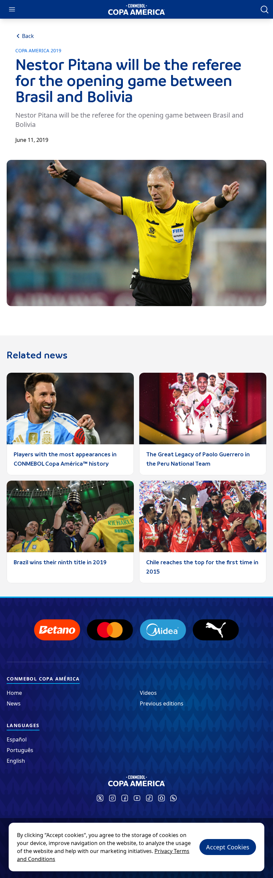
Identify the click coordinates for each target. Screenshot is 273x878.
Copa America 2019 (38, 50)
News (14, 703)
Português (20, 750)
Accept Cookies (227, 847)
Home (14, 692)
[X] (100, 798)
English (16, 760)
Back (28, 36)
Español (17, 739)
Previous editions (161, 703)
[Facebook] (125, 798)
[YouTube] (137, 798)
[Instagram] (112, 798)
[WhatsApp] (173, 798)
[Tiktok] (149, 798)
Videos (148, 692)
